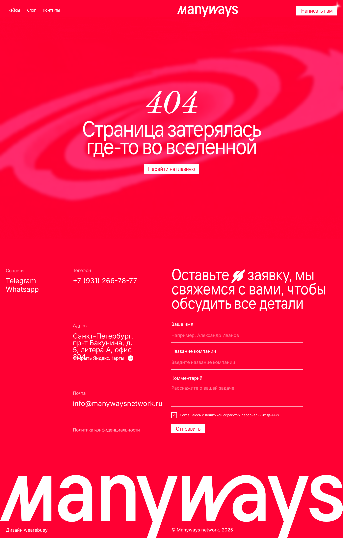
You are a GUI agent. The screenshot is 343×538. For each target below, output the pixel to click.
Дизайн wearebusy (27, 530)
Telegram (21, 281)
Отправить (188, 428)
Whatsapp (22, 289)
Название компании (193, 351)
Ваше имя (182, 324)
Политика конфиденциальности (106, 430)
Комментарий (186, 378)
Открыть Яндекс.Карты (98, 358)
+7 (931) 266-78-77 (105, 281)
